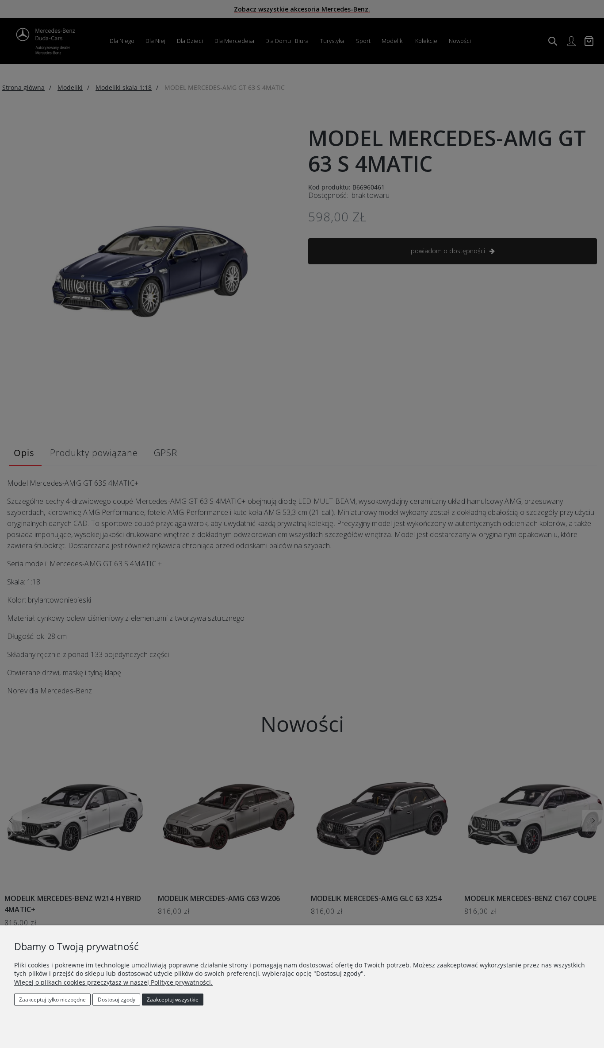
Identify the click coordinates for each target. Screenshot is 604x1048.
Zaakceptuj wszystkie (173, 999)
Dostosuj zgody (116, 999)
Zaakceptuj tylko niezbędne (52, 999)
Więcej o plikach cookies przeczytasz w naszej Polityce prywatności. (113, 982)
